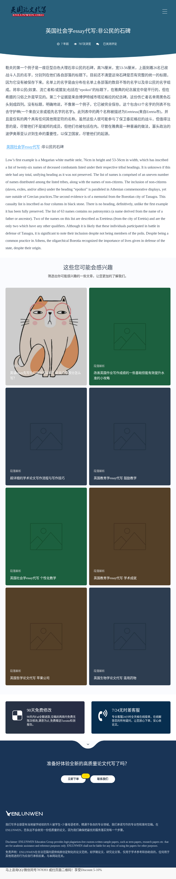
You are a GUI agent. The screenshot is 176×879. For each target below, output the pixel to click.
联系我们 (102, 779)
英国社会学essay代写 (23, 147)
